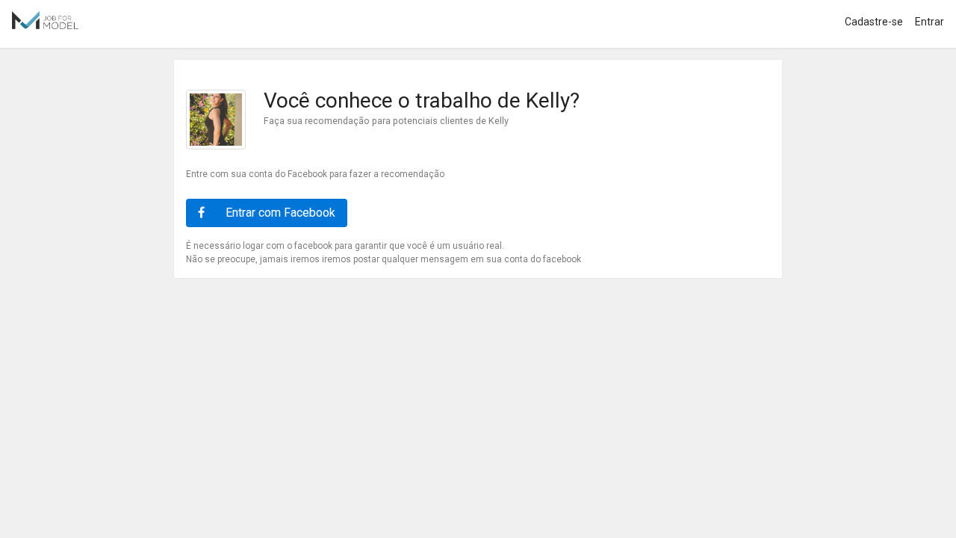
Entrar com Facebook (279, 212)
